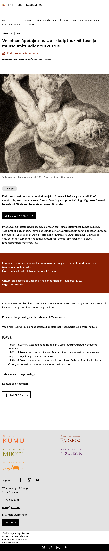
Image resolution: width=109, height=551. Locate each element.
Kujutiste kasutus (11, 542)
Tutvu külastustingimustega (18, 374)
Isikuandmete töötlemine (15, 536)
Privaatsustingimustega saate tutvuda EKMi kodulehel (34, 317)
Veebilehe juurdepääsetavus (16, 533)
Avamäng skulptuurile (62, 200)
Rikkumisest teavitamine (14, 539)
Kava (7, 337)
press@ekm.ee (11, 507)
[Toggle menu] (105, 5)
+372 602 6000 (11, 500)
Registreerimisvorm (14, 284)
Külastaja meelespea (12, 545)
